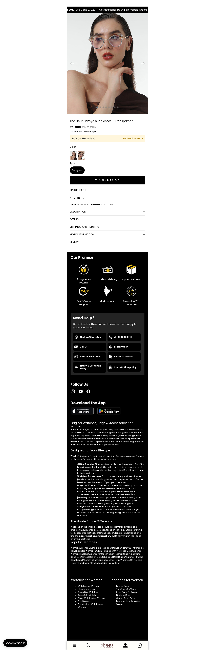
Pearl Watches (85, 601)
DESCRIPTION (78, 211)
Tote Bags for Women (127, 589)
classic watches (86, 589)
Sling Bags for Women (127, 592)
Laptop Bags (122, 586)
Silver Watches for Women (91, 598)
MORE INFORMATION (82, 234)
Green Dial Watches (88, 592)
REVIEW (74, 242)
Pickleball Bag (123, 595)
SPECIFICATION (79, 190)
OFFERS (74, 219)
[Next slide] (144, 63)
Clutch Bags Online (126, 598)
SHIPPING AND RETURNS (84, 226)
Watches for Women (88, 586)
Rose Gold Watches (88, 595)
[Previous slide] (71, 63)
